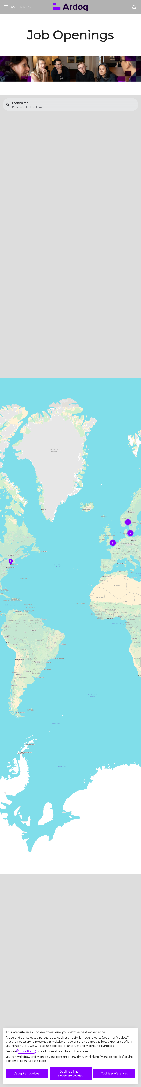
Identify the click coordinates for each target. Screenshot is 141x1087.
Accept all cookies (26, 1073)
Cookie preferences (114, 1073)
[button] (134, 7)
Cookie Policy (26, 1051)
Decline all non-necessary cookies (70, 1073)
